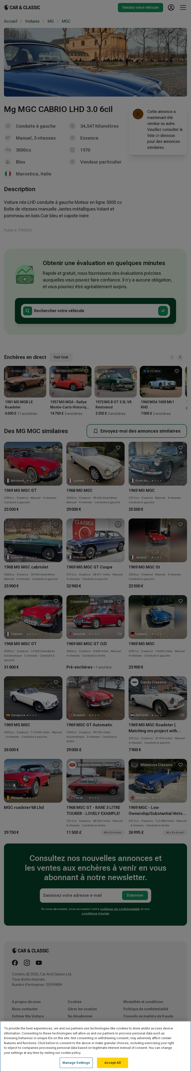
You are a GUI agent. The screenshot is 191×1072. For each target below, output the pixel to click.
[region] (95, 1046)
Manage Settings (76, 1063)
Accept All (112, 1063)
